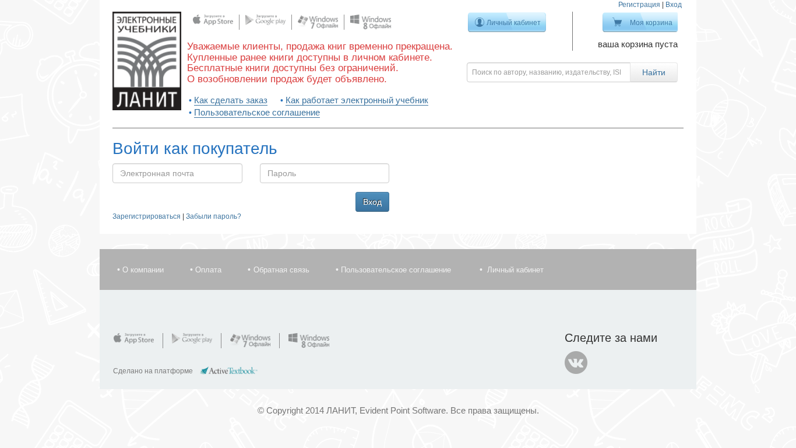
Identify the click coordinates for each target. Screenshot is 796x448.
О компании (143, 269)
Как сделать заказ (230, 100)
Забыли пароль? (213, 216)
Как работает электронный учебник (357, 100)
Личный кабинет (514, 23)
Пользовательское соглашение (257, 112)
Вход (673, 5)
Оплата (208, 269)
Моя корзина (651, 23)
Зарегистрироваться (146, 216)
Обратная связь (281, 269)
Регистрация (639, 5)
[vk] (576, 362)
